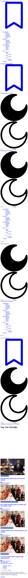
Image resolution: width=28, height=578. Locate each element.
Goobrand (9, 570)
